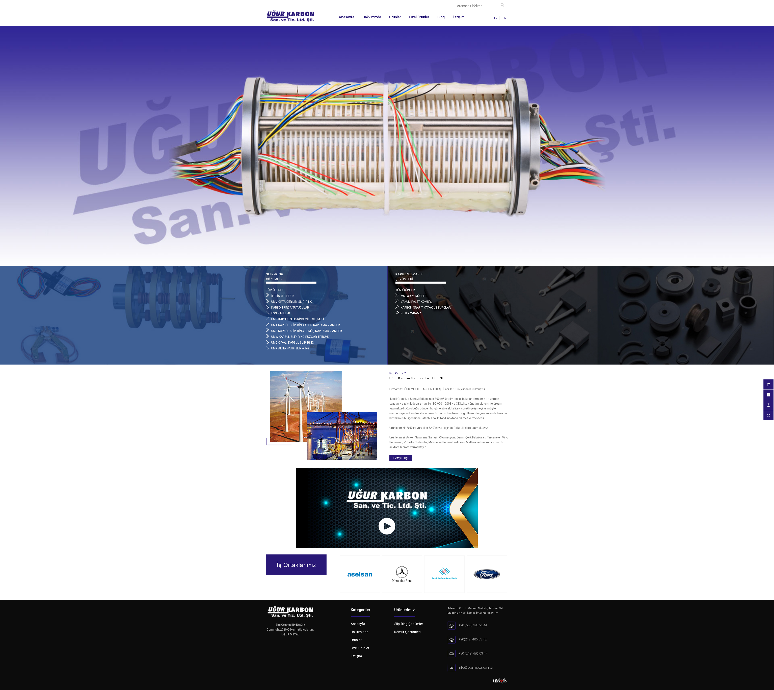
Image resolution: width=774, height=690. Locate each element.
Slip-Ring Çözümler (408, 624)
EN (504, 18)
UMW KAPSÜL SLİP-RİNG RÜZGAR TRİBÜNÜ (300, 337)
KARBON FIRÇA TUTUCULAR (290, 307)
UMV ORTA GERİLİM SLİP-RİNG (291, 302)
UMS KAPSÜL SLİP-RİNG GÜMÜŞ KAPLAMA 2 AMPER (306, 331)
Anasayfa (346, 17)
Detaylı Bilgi (400, 458)
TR (495, 18)
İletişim (458, 17)
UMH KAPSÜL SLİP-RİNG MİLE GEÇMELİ (297, 319)
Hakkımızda (371, 17)
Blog (441, 17)
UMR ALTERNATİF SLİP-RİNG (290, 348)
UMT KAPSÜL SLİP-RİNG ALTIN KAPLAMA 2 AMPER (305, 325)
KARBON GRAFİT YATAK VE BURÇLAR (426, 307)
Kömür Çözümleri (407, 632)
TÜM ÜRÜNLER (275, 290)
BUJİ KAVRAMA (411, 313)
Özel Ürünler (419, 17)
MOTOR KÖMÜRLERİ (414, 296)
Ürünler (395, 17)
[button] (3, 128)
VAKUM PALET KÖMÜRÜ (417, 302)
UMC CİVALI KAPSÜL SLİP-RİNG (292, 342)
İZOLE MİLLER (280, 313)
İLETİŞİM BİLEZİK (282, 296)
